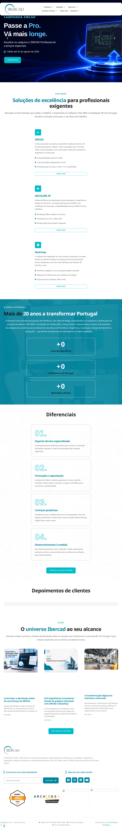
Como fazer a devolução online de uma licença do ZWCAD (19, 693)
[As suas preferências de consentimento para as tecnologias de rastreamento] (4, 826)
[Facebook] (68, 780)
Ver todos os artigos (61, 724)
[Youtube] (87, 780)
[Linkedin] (80, 780)
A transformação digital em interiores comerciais (98, 690)
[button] (49, 7)
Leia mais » (7, 708)
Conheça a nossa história (61, 570)
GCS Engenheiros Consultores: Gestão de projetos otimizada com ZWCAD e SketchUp (59, 694)
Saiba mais (61, 174)
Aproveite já (12, 60)
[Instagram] (74, 780)
